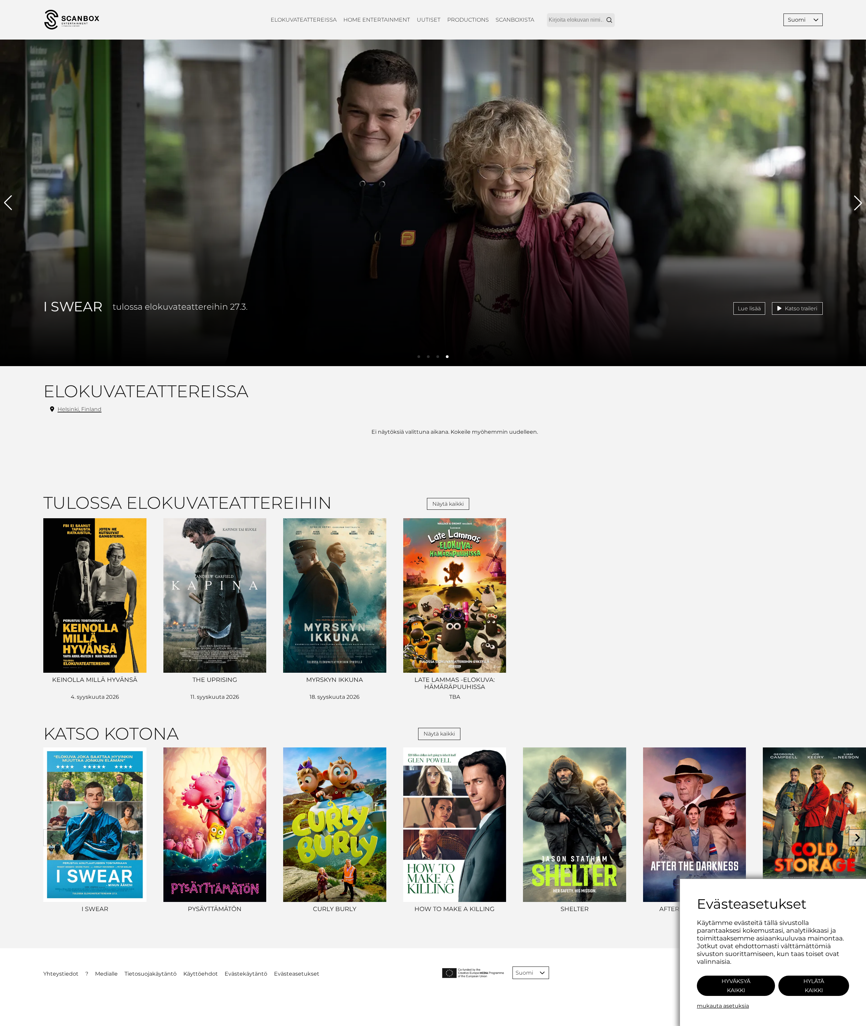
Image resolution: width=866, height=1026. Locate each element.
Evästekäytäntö (246, 974)
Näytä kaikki (448, 504)
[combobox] (581, 20)
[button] (816, 20)
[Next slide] (857, 837)
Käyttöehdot (200, 974)
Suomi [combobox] (796, 20)
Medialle (106, 974)
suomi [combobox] (524, 973)
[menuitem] (304, 20)
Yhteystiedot (60, 974)
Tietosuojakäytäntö (150, 974)
